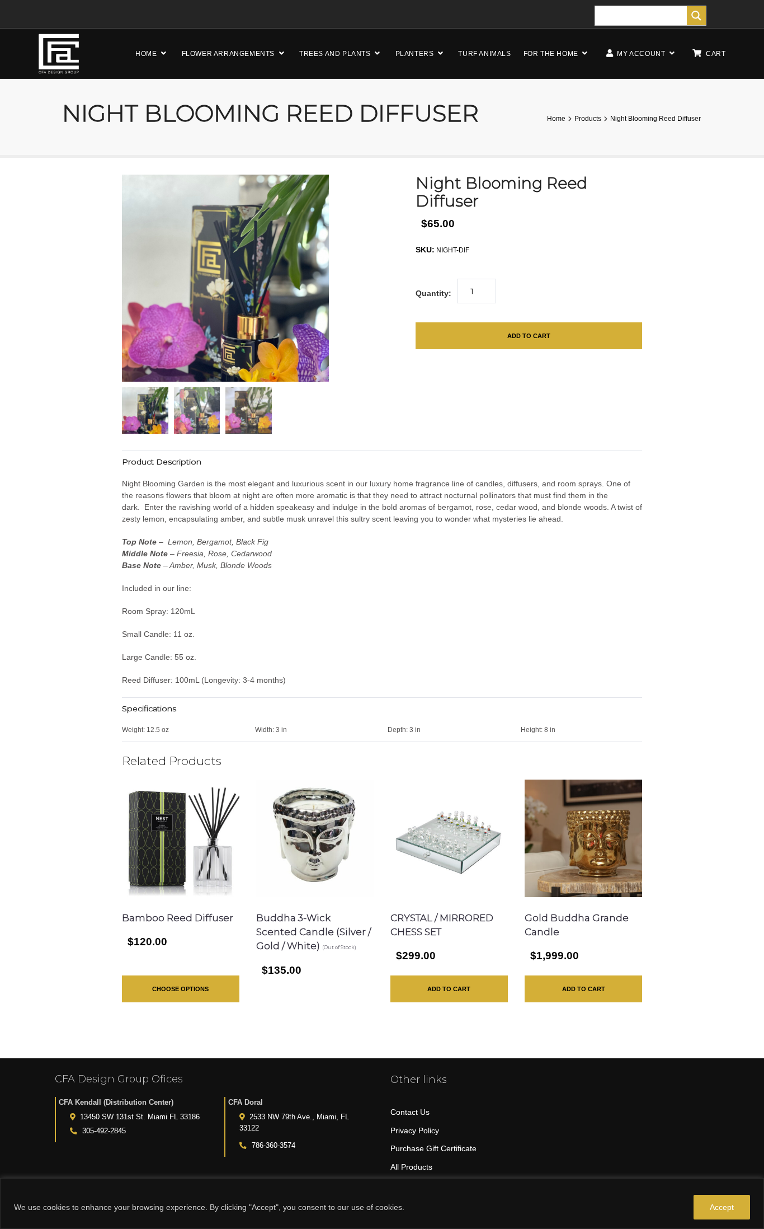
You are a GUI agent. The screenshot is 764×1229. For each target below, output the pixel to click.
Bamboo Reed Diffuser (177, 917)
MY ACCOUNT (640, 54)
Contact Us (410, 1112)
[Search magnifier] (696, 15)
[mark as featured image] (145, 410)
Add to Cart (528, 335)
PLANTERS (414, 54)
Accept (722, 1207)
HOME (146, 54)
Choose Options (180, 989)
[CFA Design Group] (59, 54)
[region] (382, 1203)
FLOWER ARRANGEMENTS (228, 54)
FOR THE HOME (551, 54)
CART (716, 54)
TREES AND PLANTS (335, 54)
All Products (411, 1166)
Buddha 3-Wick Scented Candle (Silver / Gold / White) (313, 931)
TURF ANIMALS (484, 54)
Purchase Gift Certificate (433, 1148)
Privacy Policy (414, 1130)
